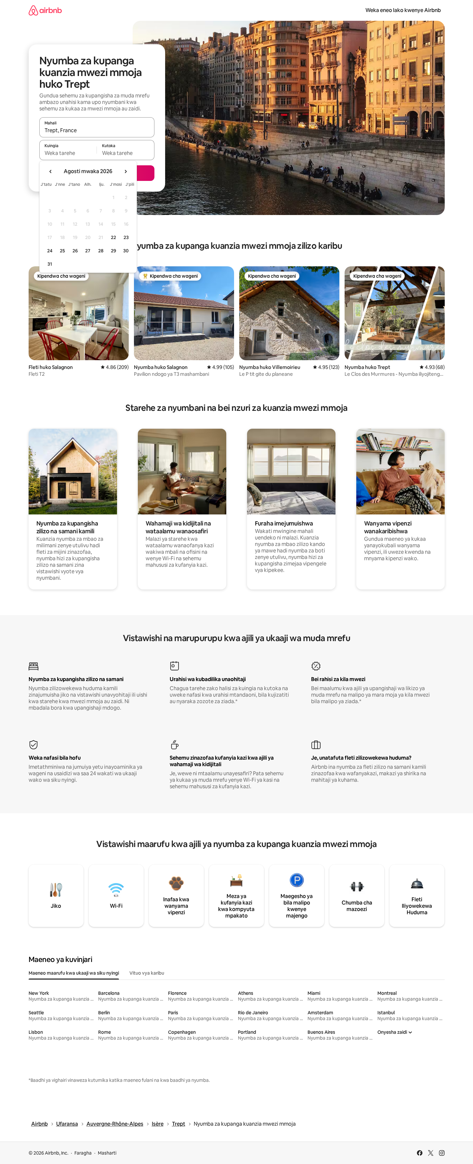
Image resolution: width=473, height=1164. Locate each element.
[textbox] (68, 153)
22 (113, 237)
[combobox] (97, 130)
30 (126, 251)
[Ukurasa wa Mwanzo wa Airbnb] (45, 10)
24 (49, 251)
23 (126, 237)
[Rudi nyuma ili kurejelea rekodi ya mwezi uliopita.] (51, 171)
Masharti (107, 1153)
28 (100, 251)
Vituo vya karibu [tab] (146, 973)
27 (87, 251)
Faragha (83, 1153)
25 (62, 251)
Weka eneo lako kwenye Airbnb (403, 10)
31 (49, 264)
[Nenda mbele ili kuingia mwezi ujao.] (125, 171)
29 (113, 251)
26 (75, 251)
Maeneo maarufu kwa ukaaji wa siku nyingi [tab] (74, 973)
